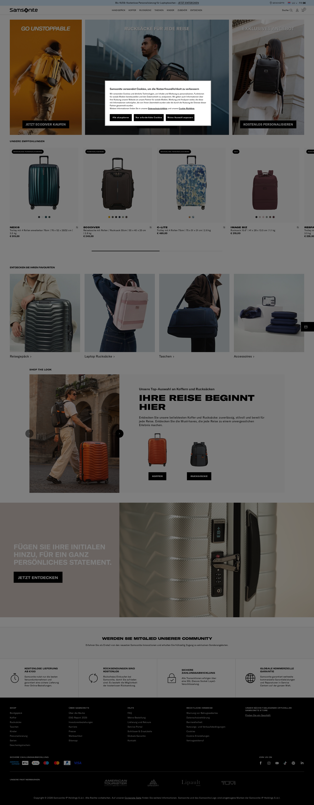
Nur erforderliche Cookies (149, 117)
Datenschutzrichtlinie (157, 108)
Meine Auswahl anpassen (180, 117)
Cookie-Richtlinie (186, 108)
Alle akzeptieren (121, 117)
